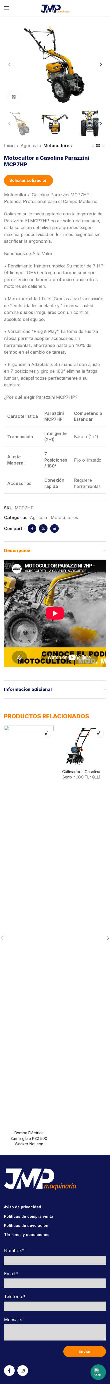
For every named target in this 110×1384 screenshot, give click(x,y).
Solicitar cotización (28, 180)
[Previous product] (92, 145)
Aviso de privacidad (22, 1207)
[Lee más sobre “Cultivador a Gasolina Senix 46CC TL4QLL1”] (98, 733)
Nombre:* (14, 1250)
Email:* (11, 1273)
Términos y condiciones (26, 1234)
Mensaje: (13, 1319)
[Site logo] (55, 7)
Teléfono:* (15, 1296)
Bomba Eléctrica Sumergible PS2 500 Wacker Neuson (28, 1138)
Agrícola (29, 145)
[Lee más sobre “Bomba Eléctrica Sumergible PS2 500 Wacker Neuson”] (46, 733)
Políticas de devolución (26, 1225)
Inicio (9, 145)
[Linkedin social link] (54, 528)
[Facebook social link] (32, 528)
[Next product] (103, 145)
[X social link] (43, 528)
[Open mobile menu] (6, 8)
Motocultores (58, 145)
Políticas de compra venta (28, 1216)
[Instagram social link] (22, 1370)
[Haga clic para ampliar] (14, 97)
